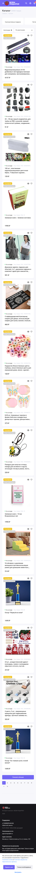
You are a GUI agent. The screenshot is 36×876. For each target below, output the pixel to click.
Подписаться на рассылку (10, 846)
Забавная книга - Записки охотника (18, 218)
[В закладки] (31, 35)
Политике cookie (7, 859)
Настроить (18, 872)
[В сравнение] (28, 35)
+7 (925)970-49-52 (8, 823)
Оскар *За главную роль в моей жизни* (16, 762)
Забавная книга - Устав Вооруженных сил (13, 515)
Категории (7, 30)
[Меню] (3, 3)
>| (7, 786)
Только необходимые (24, 867)
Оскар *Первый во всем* (14, 613)
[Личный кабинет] (30, 3)
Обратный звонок (7, 825)
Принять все (9, 867)
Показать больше (18, 777)
